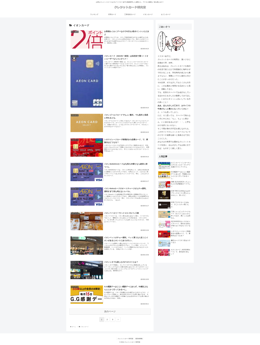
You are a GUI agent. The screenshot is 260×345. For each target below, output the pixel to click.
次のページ (110, 311)
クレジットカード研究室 (125, 338)
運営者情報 (138, 338)
